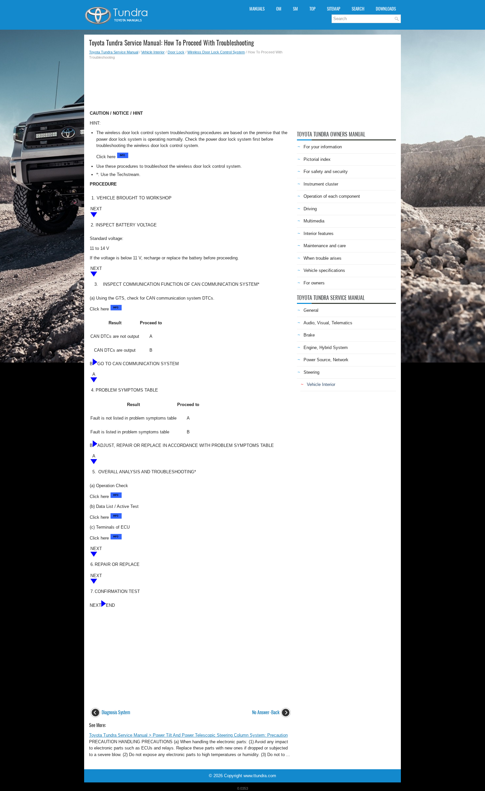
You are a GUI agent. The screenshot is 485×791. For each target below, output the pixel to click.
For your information (323, 146)
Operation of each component (332, 196)
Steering (311, 372)
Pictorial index (317, 159)
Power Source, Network (326, 359)
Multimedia (314, 221)
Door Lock (176, 52)
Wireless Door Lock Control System (216, 52)
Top (312, 9)
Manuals (257, 9)
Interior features (319, 233)
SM (295, 9)
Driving (310, 208)
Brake (309, 335)
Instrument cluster (321, 184)
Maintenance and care (325, 245)
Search (358, 9)
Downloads (386, 9)
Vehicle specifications (324, 270)
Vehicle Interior (153, 52)
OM (278, 9)
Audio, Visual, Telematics (328, 322)
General (311, 310)
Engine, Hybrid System (326, 347)
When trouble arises (322, 258)
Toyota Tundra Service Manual (113, 52)
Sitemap (333, 9)
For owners (314, 282)
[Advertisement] (190, 83)
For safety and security (326, 171)
